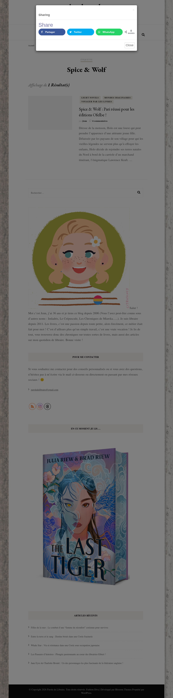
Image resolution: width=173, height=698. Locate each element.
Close (129, 45)
